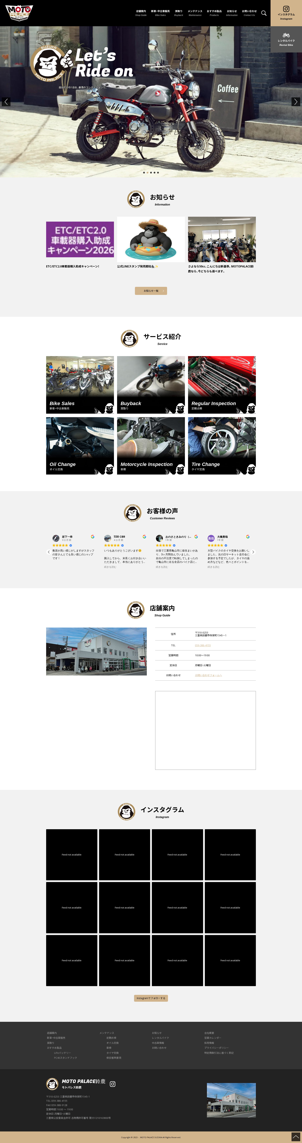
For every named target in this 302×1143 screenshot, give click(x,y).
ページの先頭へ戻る (296, 1137)
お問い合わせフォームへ (208, 675)
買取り (50, 1043)
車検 (108, 1047)
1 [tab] (144, 173)
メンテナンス (106, 1033)
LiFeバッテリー (62, 1052)
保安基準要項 (113, 1057)
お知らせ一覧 (151, 290)
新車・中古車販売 (56, 1037)
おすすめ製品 (54, 1047)
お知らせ (157, 1033)
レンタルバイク (160, 1037)
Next (299, 101)
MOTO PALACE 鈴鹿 (19, 13)
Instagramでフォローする (151, 998)
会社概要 (209, 1033)
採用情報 (209, 1043)
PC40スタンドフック (65, 1057)
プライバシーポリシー (216, 1047)
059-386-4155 (203, 645)
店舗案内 (52, 1033)
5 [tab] (158, 173)
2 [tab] (147, 173)
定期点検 (111, 1037)
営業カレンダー (212, 1037)
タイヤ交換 (112, 1052)
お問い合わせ (159, 1047)
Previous (9, 101)
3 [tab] (151, 173)
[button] (49, 552)
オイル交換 (112, 1043)
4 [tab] (154, 173)
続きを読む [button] (58, 567)
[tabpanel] (151, 101)
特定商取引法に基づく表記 (219, 1052)
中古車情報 (158, 1043)
